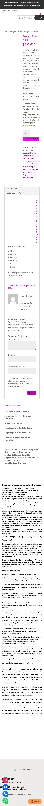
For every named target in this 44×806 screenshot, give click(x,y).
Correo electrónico (16, 366)
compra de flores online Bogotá (24, 617)
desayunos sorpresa (17, 494)
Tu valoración (14, 339)
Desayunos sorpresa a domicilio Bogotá (22, 555)
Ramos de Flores (19, 449)
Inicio (6, 31)
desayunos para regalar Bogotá (25, 649)
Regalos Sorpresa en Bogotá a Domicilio (21, 484)
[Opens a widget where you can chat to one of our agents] (35, 802)
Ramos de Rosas (19, 452)
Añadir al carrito (31, 138)
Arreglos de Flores (32, 560)
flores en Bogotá (31, 680)
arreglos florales (12, 710)
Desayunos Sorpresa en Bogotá (20, 587)
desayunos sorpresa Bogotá (20, 513)
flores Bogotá (12, 521)
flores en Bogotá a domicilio (21, 674)
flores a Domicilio (22, 525)
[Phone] (5, 794)
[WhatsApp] (5, 801)
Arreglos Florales (16, 31)
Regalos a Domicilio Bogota (16, 411)
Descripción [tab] (12, 189)
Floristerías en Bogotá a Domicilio (15, 2)
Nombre (12, 355)
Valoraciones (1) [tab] (14, 193)
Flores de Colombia (17, 517)
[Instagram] (5, 780)
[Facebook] (5, 787)
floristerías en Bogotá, (22, 702)
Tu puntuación (14, 336)
